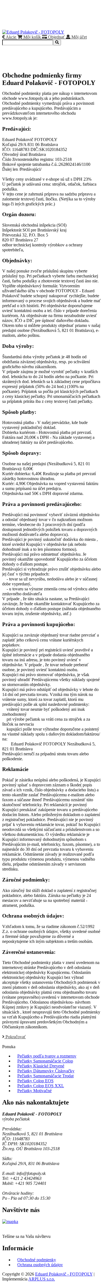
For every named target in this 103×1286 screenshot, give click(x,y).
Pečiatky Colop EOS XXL (40, 1085)
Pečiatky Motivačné (34, 1090)
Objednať (56, 37)
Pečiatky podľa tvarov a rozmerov (46, 1056)
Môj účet (78, 37)
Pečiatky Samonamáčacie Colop (45, 1061)
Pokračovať (15, 1036)
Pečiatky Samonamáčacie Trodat (45, 1075)
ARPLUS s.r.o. (41, 1279)
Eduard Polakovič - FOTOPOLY (64, 1274)
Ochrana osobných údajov (40, 1264)
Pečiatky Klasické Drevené (40, 1066)
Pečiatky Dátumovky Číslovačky (45, 1071)
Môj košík (31, 37)
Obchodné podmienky (36, 1259)
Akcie (10, 37)
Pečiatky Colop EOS (35, 1080)
